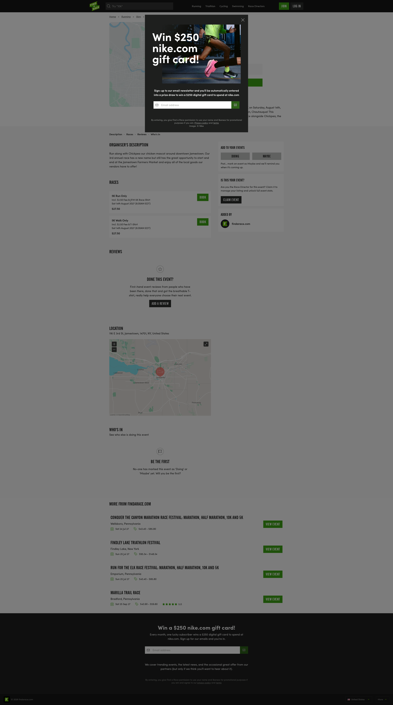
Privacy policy (201, 122)
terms (216, 122)
